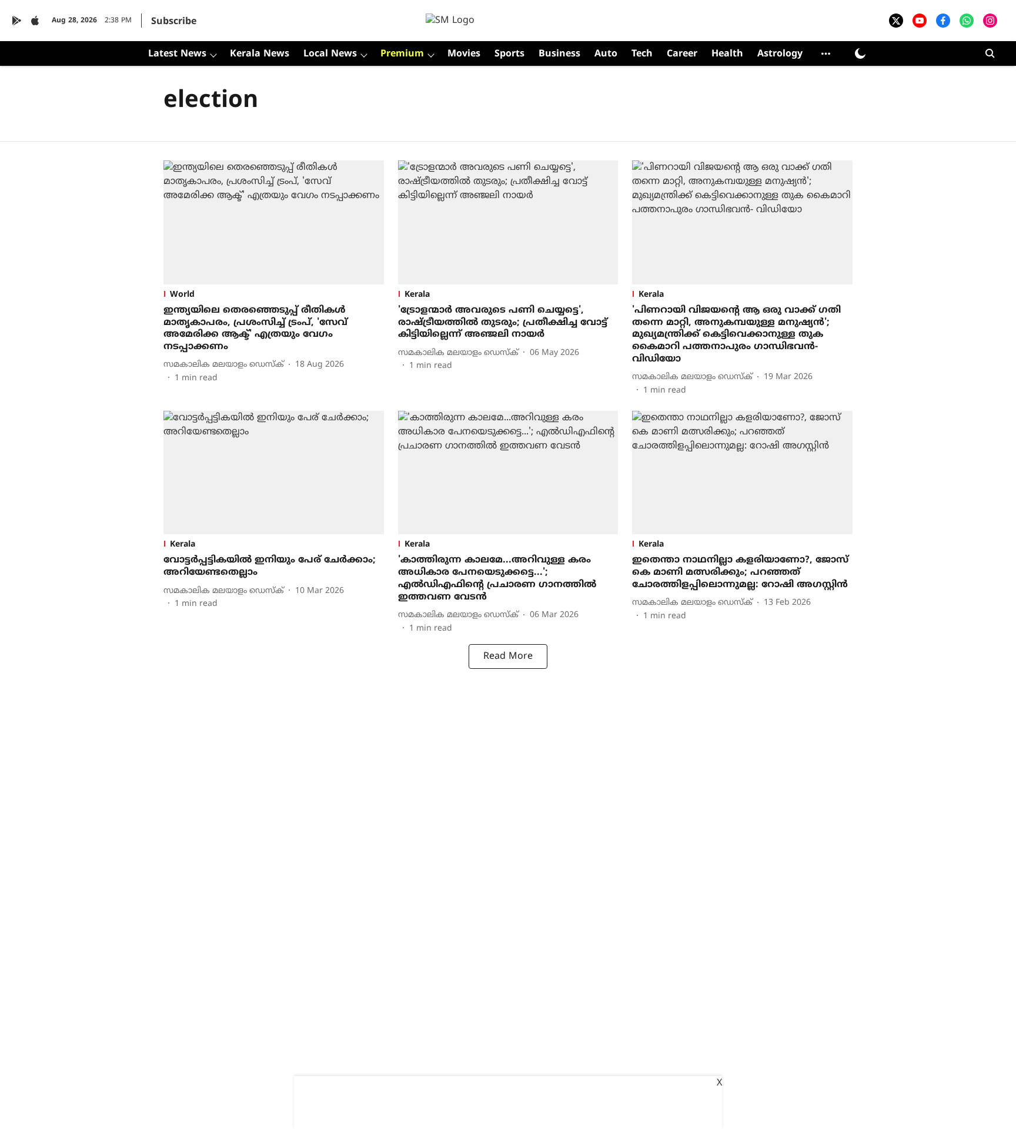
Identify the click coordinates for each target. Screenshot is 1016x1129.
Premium (402, 54)
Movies (463, 54)
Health (727, 54)
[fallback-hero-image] (273, 222)
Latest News (177, 54)
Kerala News (259, 54)
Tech (642, 54)
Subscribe (173, 22)
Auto (605, 54)
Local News (330, 54)
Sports (509, 54)
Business (559, 54)
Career (682, 54)
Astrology (780, 54)
